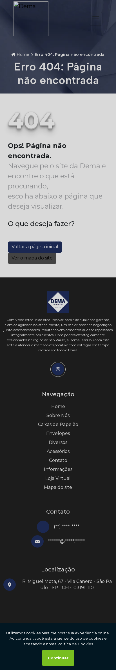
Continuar (58, 658)
